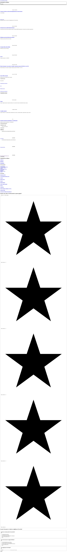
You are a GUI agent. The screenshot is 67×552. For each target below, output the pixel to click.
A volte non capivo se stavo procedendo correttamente (8, 543)
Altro (2, 537)
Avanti (1, 551)
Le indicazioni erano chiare (5, 534)
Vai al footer (5, 0)
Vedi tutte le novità (3, 78)
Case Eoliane (2, 138)
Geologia (1, 168)
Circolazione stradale (2, 167)
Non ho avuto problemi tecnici (5, 536)
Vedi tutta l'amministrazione (4, 123)
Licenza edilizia (2, 169)
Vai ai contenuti (2, 0)
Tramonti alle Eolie (2, 147)
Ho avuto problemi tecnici (5, 544)
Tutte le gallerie (2, 156)
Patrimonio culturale (2, 171)
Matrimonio (1, 170)
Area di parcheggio (2, 166)
